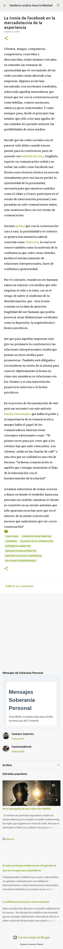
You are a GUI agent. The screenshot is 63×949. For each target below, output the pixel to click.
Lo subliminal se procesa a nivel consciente (26, 902)
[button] (6, 38)
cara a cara (11, 536)
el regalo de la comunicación (36, 541)
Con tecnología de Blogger (33, 937)
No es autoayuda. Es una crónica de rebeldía (27, 808)
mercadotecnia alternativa (20, 551)
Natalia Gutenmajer (17, 414)
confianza (11, 541)
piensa (20, 226)
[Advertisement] (31, 629)
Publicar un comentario (19, 586)
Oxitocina (32, 242)
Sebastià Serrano (32, 156)
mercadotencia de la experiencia (23, 556)
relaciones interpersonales (20, 561)
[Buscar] (58, 5)
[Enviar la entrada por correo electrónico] (6, 533)
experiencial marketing (18, 546)
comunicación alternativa (36, 536)
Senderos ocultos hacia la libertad (30, 5)
